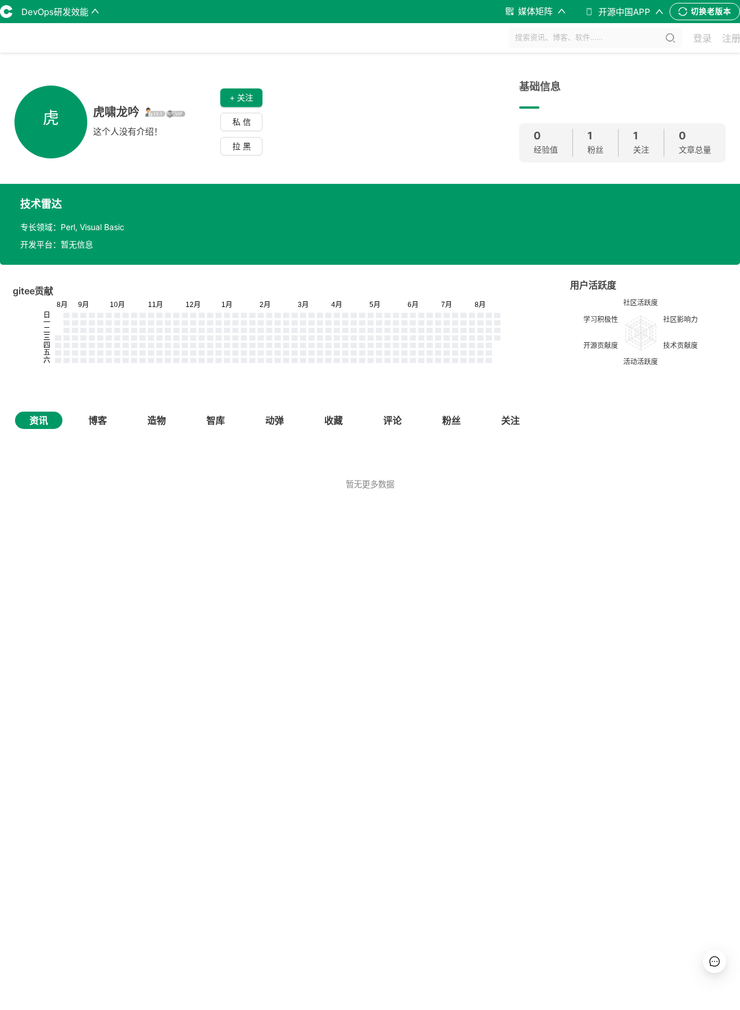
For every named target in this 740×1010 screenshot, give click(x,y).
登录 (702, 38)
